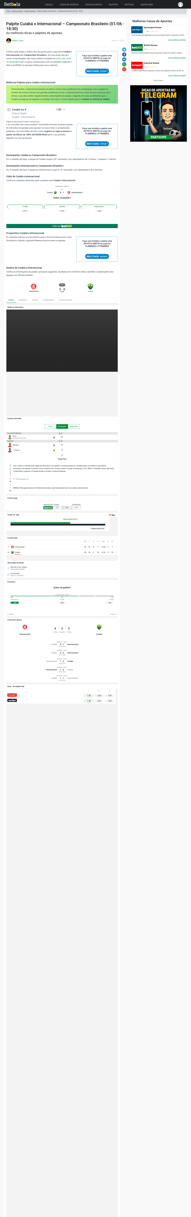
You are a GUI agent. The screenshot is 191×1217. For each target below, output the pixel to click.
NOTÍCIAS (129, 4)
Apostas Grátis (93, 4)
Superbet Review (151, 63)
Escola (49, 4)
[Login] (180, 4)
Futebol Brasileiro (30, 11)
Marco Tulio (17, 40)
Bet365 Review (150, 45)
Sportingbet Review (153, 27)
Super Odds (147, 4)
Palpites (113, 4)
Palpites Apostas (17, 11)
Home (8, 11)
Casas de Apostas (69, 4)
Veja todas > (158, 80)
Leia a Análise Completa (177, 40)
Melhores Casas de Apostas (152, 21)
